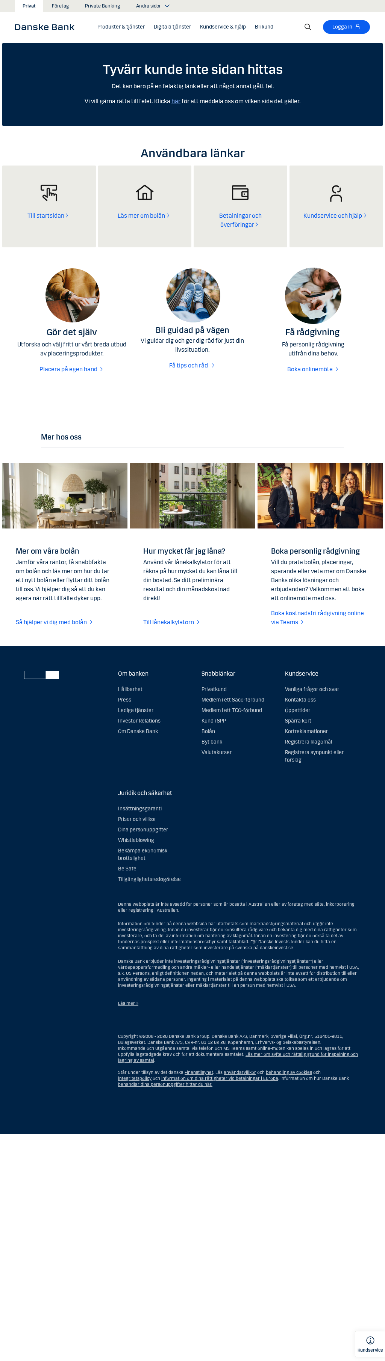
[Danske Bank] (47, 26)
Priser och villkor (137, 819)
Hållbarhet (130, 689)
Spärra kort (298, 721)
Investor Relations (139, 721)
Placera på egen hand (68, 369)
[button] (121, 27)
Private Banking (102, 6)
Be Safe (127, 869)
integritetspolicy (135, 1078)
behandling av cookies (289, 1072)
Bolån (208, 731)
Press (124, 700)
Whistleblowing (136, 840)
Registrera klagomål (308, 742)
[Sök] (308, 27)
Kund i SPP (214, 721)
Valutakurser (217, 752)
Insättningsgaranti (140, 808)
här (175, 101)
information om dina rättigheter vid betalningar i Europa (219, 1078)
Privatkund (214, 689)
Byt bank (212, 742)
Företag (60, 6)
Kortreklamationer (306, 731)
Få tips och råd (189, 365)
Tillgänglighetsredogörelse (149, 879)
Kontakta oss (300, 700)
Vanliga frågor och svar (312, 689)
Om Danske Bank (138, 731)
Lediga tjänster (135, 710)
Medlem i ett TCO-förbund (232, 710)
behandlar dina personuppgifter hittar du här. (165, 1084)
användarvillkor (240, 1072)
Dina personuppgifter (143, 830)
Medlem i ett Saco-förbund (233, 700)
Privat (29, 6)
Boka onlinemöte (310, 369)
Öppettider (297, 710)
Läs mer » (128, 1003)
